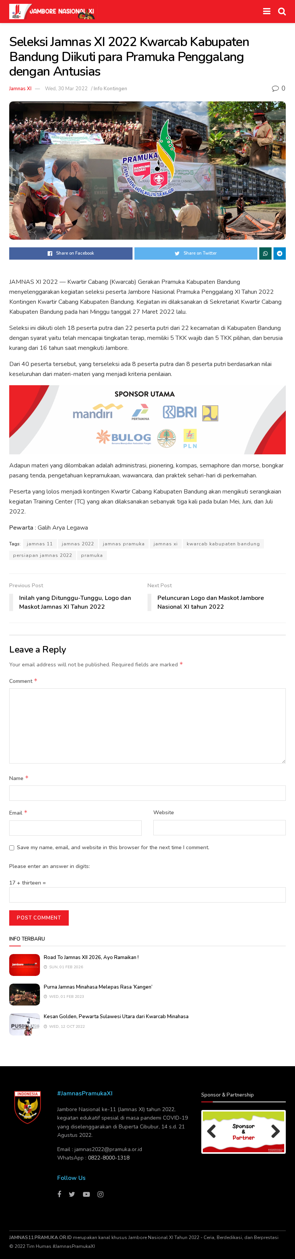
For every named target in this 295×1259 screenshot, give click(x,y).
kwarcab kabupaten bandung (223, 544)
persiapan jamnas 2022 (42, 555)
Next (272, 1132)
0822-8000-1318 (108, 1157)
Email (18, 813)
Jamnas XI (20, 88)
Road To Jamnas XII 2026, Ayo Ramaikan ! (91, 957)
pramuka (92, 555)
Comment (23, 681)
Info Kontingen (110, 88)
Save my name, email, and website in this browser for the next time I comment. (113, 847)
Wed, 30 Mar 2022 (66, 88)
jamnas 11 (40, 544)
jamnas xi (166, 544)
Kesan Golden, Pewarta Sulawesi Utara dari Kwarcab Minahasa (116, 1016)
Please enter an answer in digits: (49, 866)
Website (163, 812)
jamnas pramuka (124, 544)
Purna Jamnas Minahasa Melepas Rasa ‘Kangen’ (98, 987)
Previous (214, 1132)
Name (19, 778)
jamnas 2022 (78, 544)
